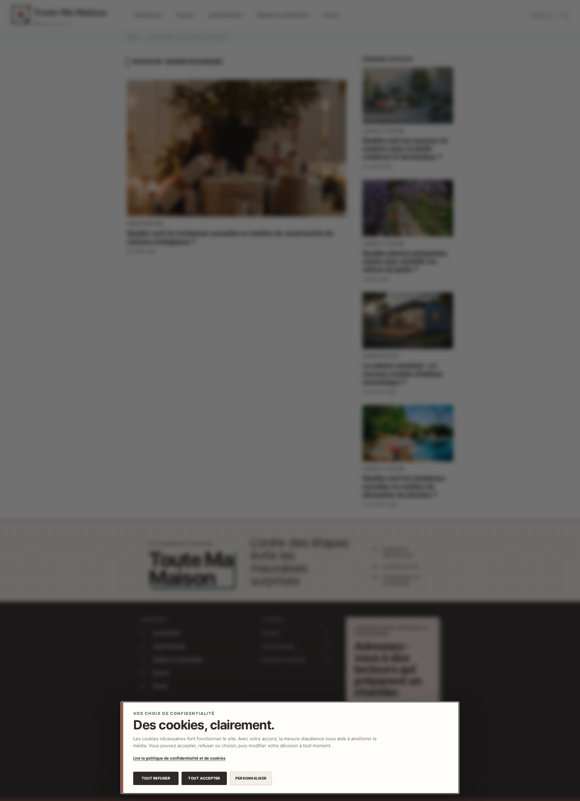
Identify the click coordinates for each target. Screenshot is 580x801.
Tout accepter (204, 778)
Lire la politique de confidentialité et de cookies (179, 758)
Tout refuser (156, 778)
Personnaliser (250, 778)
